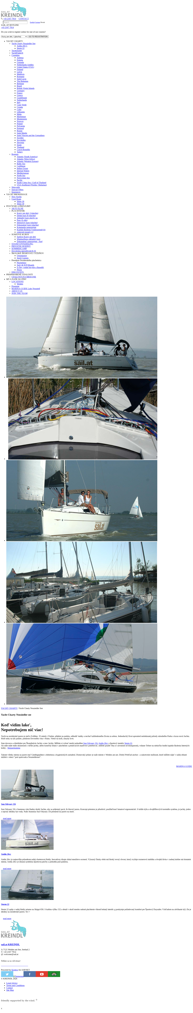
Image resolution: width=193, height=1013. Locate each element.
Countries (16, 55)
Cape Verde (22, 105)
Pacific (19, 180)
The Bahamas (22, 81)
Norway (20, 121)
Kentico (15, 970)
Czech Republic (23, 149)
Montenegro (22, 119)
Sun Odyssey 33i (90, 743)
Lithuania (21, 112)
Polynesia (21, 126)
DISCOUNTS (18, 272)
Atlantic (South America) (27, 157)
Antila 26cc (103, 743)
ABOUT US (17, 291)
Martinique (21, 116)
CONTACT (24, 19)
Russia (19, 131)
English (32, 22)
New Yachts (17, 197)
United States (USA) (25, 67)
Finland (20, 69)
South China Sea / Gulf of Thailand (31, 182)
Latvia (19, 72)
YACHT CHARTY (9, 708)
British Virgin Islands (25, 88)
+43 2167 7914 (9, 19)
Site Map (10, 990)
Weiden (20, 284)
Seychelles (21, 140)
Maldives (20, 74)
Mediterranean (23, 173)
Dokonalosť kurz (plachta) (28, 225)
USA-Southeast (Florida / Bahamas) (32, 185)
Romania (20, 76)
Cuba (19, 109)
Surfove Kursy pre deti (26, 237)
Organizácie (22, 255)
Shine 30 (20, 201)
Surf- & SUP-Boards (25, 265)
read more (7, 818)
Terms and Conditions (15, 985)
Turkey (20, 152)
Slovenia (20, 142)
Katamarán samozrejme (26, 227)
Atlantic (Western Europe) (27, 161)
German (37, 22)
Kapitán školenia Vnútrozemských (31, 230)
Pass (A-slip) (22, 220)
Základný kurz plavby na (27, 218)
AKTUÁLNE (17, 208)
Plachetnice (21, 263)
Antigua (20, 58)
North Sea (21, 175)
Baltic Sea (21, 164)
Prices (19, 270)
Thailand (20, 147)
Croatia (20, 107)
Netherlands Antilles (25, 65)
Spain (19, 145)
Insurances (16, 192)
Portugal (20, 128)
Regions (15, 154)
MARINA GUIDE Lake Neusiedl (26, 288)
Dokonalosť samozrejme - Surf (29, 241)
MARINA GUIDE (184, 766)
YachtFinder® (17, 53)
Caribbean (21, 166)
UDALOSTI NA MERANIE (24, 277)
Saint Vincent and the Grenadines (31, 135)
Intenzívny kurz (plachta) (27, 223)
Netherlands (22, 100)
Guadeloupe (22, 98)
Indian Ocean (22, 168)
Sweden (20, 138)
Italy (18, 102)
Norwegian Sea (23, 178)
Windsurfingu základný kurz (28, 239)
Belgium (20, 83)
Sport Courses (22, 258)
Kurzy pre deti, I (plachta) (27, 213)
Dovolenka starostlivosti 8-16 (24, 251)
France (19, 93)
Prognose (15, 286)
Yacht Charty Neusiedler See (23, 43)
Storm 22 (20, 48)
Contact (9, 988)
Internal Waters (23, 171)
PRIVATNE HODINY (21, 246)
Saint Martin (22, 133)
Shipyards (16, 187)
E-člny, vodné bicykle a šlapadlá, (30, 267)
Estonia (20, 60)
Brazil (19, 86)
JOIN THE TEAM (19, 293)
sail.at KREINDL (10, 944)
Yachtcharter (17, 50)
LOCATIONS (18, 281)
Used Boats (16, 199)
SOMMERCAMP (19, 248)
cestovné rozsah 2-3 (25, 232)
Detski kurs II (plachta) (26, 215)
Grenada (20, 62)
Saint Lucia (21, 79)
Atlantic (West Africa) (26, 159)
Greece (20, 95)
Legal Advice (11, 983)
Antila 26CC (22, 46)
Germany (21, 91)
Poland (20, 124)
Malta (19, 114)
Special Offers (17, 190)
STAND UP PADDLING (22, 244)
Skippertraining (13, 748)
